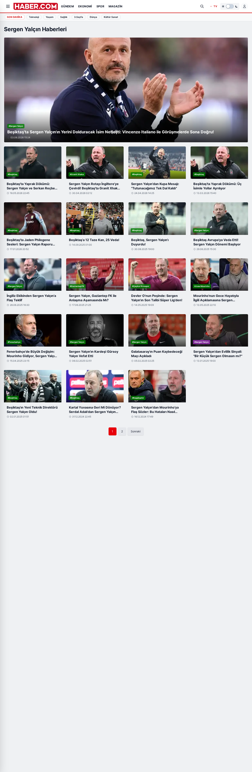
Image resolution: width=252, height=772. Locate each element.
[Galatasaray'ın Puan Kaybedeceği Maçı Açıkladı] (157, 330)
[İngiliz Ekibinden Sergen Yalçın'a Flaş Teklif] (32, 274)
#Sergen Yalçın (16, 126)
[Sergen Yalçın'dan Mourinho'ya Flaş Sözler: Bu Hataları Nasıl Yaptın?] (157, 386)
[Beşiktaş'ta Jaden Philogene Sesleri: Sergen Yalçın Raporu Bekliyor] (32, 218)
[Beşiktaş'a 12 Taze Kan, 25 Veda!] (95, 218)
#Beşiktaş (12, 174)
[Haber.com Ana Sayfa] (35, 6)
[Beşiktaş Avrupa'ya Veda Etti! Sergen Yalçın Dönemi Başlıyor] (219, 218)
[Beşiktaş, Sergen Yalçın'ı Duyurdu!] (157, 218)
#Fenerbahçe (14, 342)
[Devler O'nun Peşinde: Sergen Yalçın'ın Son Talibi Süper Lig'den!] (157, 274)
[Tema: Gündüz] (229, 6)
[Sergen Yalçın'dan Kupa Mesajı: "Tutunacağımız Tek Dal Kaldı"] (157, 162)
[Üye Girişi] (244, 6)
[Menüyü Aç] (8, 6)
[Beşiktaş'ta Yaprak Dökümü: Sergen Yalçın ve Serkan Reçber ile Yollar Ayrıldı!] (32, 162)
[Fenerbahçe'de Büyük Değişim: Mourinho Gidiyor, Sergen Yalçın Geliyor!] (32, 330)
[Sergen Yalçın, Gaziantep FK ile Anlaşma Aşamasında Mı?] (95, 274)
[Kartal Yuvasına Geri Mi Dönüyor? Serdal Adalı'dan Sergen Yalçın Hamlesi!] (95, 386)
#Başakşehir (138, 398)
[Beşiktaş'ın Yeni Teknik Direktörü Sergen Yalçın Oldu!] (32, 386)
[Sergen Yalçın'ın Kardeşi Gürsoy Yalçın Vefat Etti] (95, 330)
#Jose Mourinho (202, 286)
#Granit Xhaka (77, 174)
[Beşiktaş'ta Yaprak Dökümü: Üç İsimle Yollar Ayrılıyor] (219, 162)
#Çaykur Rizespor (140, 286)
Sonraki (135, 431)
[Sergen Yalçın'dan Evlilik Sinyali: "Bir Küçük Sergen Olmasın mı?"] (219, 330)
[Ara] (202, 6)
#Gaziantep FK (77, 286)
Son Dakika (14, 16)
